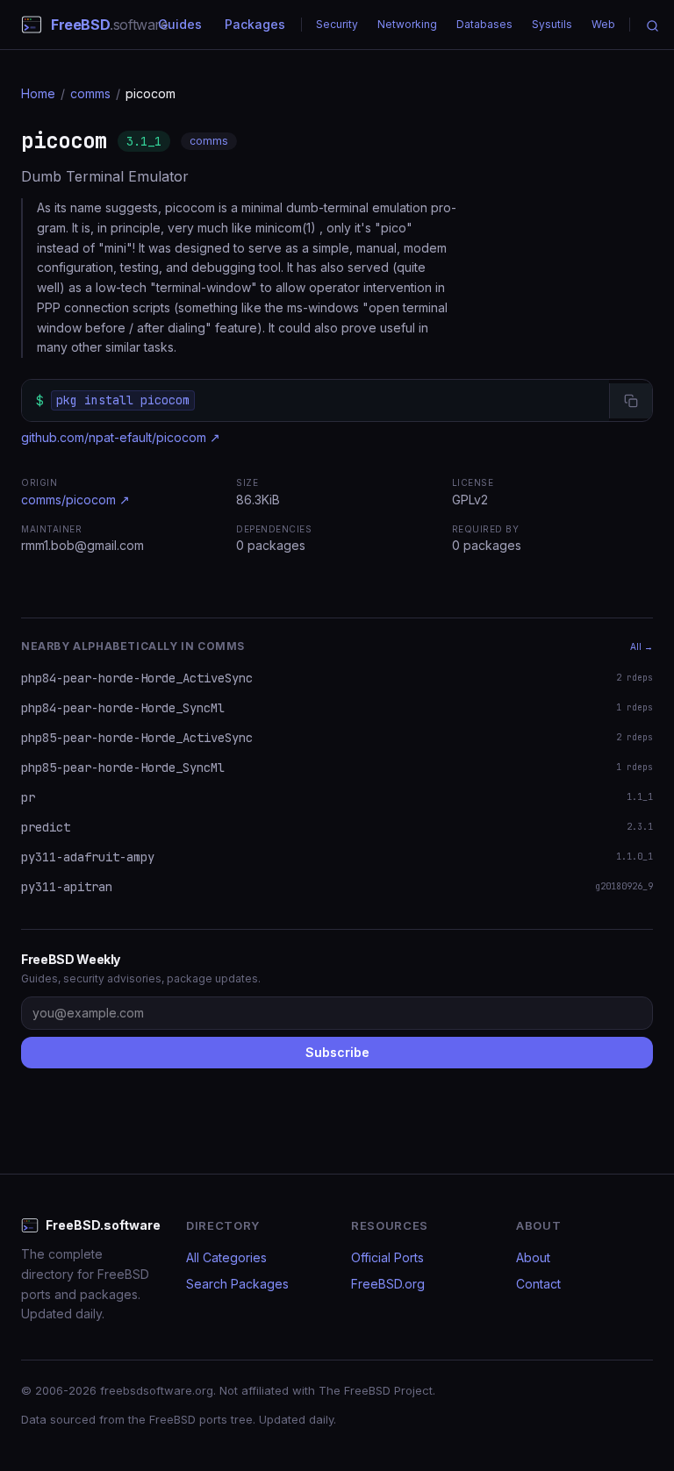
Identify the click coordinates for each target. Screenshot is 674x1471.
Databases (484, 24)
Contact (538, 1283)
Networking (407, 24)
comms (90, 93)
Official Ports (387, 1257)
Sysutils (552, 24)
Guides (180, 24)
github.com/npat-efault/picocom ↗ (120, 437)
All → (641, 646)
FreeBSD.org (388, 1283)
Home (38, 93)
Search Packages (237, 1283)
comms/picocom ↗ (75, 499)
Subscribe (337, 1052)
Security (337, 24)
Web (603, 24)
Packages (255, 24)
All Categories (226, 1257)
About (533, 1257)
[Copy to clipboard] (630, 400)
